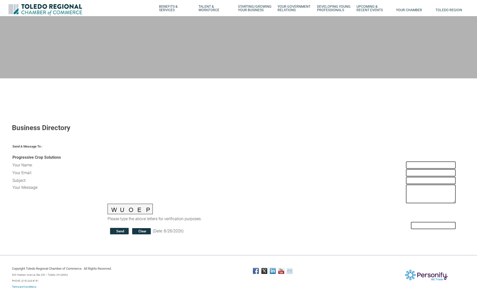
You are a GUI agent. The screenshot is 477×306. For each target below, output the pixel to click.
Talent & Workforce (209, 8)
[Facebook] (256, 271)
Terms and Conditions (24, 286)
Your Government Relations (294, 8)
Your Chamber (409, 10)
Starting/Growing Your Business (255, 8)
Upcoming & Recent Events (370, 8)
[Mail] (290, 271)
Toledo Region (449, 10)
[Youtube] (281, 271)
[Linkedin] (273, 271)
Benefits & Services (168, 8)
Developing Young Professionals (334, 8)
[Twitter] (264, 271)
